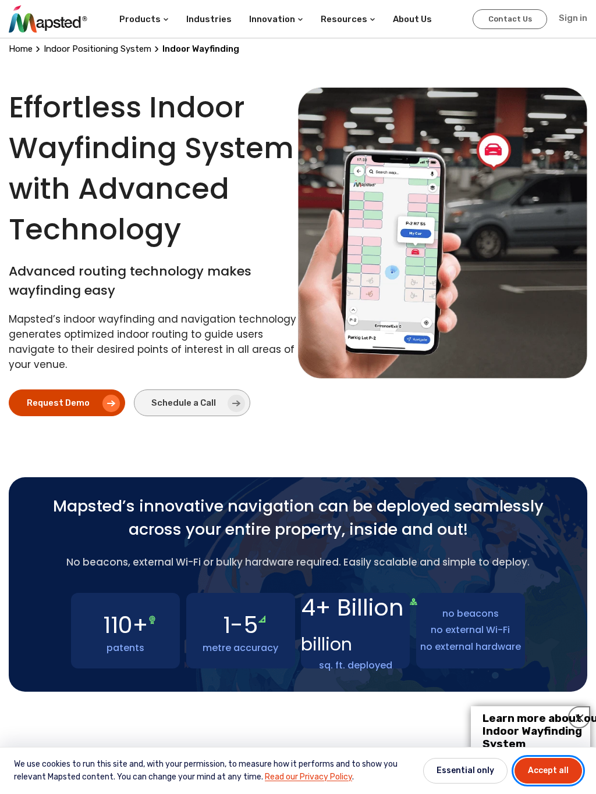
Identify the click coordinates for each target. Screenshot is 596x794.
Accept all (548, 770)
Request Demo (58, 403)
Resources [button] (344, 19)
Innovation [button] (272, 19)
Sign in (573, 18)
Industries (209, 19)
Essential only (465, 770)
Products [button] (140, 19)
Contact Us (510, 19)
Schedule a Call (183, 403)
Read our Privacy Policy (308, 777)
